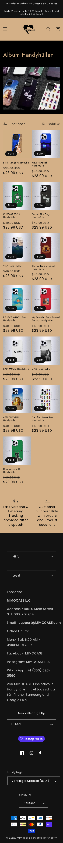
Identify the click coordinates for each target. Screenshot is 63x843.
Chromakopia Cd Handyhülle (12, 471)
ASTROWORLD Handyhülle (11, 419)
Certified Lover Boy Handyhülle (42, 419)
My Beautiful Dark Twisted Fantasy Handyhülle (46, 319)
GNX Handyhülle (41, 368)
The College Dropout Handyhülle (43, 267)
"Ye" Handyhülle (12, 265)
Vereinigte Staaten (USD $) (31, 781)
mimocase (23, 837)
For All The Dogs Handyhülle (41, 216)
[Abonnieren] (51, 724)
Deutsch (29, 803)
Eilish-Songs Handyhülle (16, 162)
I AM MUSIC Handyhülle (16, 368)
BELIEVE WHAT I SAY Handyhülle (14, 319)
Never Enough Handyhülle (40, 164)
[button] (5, 29)
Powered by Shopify (44, 837)
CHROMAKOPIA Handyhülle (11, 216)
